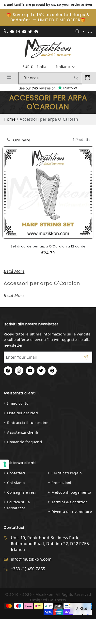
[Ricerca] (76, 77)
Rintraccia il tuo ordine (27, 422)
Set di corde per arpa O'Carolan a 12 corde (47, 246)
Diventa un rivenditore (71, 511)
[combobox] (50, 78)
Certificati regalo (66, 473)
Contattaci (16, 473)
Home (10, 119)
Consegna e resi (21, 492)
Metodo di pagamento (71, 492)
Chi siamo (16, 482)
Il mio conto (17, 403)
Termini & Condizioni (70, 502)
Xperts (60, 599)
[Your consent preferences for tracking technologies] (4, 464)
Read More (14, 271)
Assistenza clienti (22, 432)
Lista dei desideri (22, 413)
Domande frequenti (24, 442)
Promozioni (61, 482)
